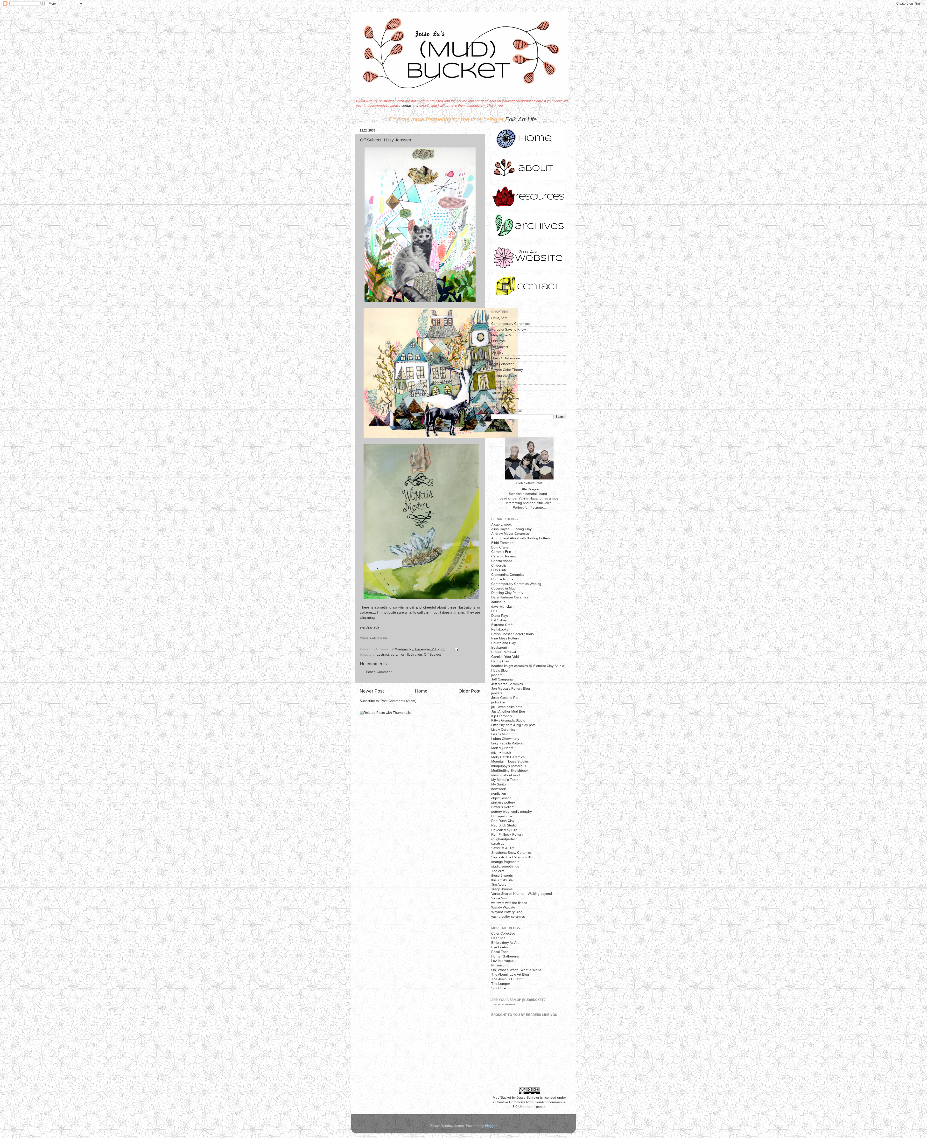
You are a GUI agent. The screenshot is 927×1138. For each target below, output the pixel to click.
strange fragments (505, 862)
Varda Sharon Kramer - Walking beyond (521, 893)
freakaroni (499, 647)
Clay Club (498, 570)
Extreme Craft (502, 625)
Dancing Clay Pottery (507, 593)
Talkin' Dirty (500, 393)
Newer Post (372, 691)
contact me (409, 105)
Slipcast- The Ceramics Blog (512, 857)
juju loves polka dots (506, 707)
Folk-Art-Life (521, 119)
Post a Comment (379, 672)
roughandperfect (504, 839)
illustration (414, 654)
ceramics (398, 654)
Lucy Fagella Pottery (507, 743)
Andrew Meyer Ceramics (510, 533)
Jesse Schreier (528, 1097)
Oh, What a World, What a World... (517, 970)
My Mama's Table (504, 780)
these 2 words (502, 875)
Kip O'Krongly (501, 716)
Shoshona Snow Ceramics (511, 852)
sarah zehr (499, 843)
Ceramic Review (503, 556)
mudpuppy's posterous (508, 766)
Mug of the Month (504, 335)
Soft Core (498, 988)
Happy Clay (500, 661)
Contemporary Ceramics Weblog (516, 584)
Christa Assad (501, 561)
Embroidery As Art (505, 942)
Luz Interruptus (502, 961)
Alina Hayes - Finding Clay (511, 529)
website (383, 638)
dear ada (372, 627)
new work (498, 789)
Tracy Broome (502, 889)
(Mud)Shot (499, 318)
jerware (497, 693)
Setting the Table (504, 375)
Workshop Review (505, 399)
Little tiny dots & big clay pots (513, 725)
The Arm (497, 871)
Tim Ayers (498, 884)
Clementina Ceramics (507, 574)
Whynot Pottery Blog (506, 912)
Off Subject (432, 654)
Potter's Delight (502, 807)
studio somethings (505, 866)
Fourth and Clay (503, 643)
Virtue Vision (500, 898)
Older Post (469, 691)
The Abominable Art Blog (510, 974)
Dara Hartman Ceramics (509, 597)
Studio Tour (500, 387)
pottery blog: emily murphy (511, 811)
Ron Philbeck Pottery (507, 834)
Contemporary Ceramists (510, 324)
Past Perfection (502, 364)
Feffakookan (500, 629)
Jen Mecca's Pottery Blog (510, 688)
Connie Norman (503, 579)
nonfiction (498, 793)
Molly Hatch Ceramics (508, 757)
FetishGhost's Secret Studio (512, 634)
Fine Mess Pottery (505, 638)
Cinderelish (499, 565)
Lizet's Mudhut (502, 734)
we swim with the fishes (509, 903)
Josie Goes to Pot (504, 698)
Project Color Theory (507, 370)
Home (421, 691)
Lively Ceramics (503, 729)
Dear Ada (498, 938)
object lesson (501, 798)
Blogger (491, 1126)
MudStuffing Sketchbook (509, 770)
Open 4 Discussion (505, 358)
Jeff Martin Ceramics (507, 684)
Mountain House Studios (510, 761)
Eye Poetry (499, 947)
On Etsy (497, 352)
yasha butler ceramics (508, 916)
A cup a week (501, 524)
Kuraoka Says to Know (508, 329)
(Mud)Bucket (499, 1004)
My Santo (498, 784)
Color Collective (503, 933)
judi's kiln (498, 702)
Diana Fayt (499, 616)
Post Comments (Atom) (398, 701)
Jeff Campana (502, 679)
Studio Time (500, 381)
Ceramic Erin (501, 552)
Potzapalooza (501, 816)
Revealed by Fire (504, 830)
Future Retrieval (503, 652)
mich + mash (501, 752)
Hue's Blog (499, 670)
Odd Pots (498, 341)
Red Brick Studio (504, 825)
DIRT (495, 611)
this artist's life (502, 880)
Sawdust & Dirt (502, 848)
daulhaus (498, 602)
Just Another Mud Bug (508, 711)
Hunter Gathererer (505, 956)
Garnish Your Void (505, 657)
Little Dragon (529, 489)
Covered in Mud (503, 588)
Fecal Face (499, 952)
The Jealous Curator (507, 979)
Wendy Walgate (503, 907)
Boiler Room (535, 482)
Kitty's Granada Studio (508, 720)
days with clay (502, 606)
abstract (383, 654)
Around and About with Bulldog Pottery (520, 538)
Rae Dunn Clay (502, 821)
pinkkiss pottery (503, 802)
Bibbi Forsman (502, 543)
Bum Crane (500, 547)
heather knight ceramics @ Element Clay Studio (527, 666)
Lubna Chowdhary (505, 739)
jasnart (496, 675)
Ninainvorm (500, 965)
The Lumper (500, 983)
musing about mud (505, 775)
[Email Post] (456, 649)
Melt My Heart (502, 748)
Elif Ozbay (499, 620)
